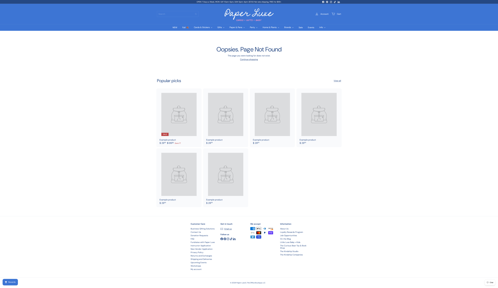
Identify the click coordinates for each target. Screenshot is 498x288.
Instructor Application (201, 245)
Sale (301, 27)
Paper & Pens (236, 27)
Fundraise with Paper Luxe (203, 242)
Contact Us (196, 232)
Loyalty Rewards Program (291, 232)
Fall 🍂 (185, 27)
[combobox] (177, 14)
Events (311, 27)
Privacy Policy (197, 252)
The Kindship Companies (291, 254)
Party (252, 27)
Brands (288, 27)
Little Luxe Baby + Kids (290, 242)
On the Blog (285, 239)
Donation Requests (199, 235)
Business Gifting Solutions (203, 228)
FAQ (192, 239)
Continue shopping (249, 59)
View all (337, 81)
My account (196, 269)
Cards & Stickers (202, 27)
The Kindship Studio (289, 251)
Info (321, 27)
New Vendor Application (202, 249)
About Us (284, 228)
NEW (175, 27)
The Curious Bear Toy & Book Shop (293, 246)
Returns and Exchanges (201, 255)
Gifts (219, 27)
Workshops (196, 266)
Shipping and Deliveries (201, 259)
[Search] (195, 14)
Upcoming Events (199, 262)
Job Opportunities (288, 235)
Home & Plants (270, 27)
